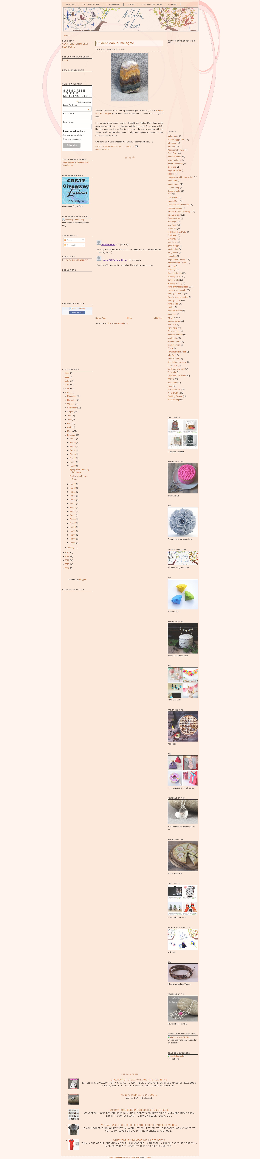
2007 (67, 568)
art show (171, 146)
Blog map (172, 167)
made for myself (175, 311)
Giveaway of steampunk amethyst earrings (139, 1080)
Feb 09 (73, 519)
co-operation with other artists (180, 177)
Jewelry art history (176, 293)
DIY (169, 194)
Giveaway (172, 239)
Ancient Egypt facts (176, 139)
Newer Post (100, 318)
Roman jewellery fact (177, 352)
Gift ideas (172, 235)
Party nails (172, 328)
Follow (65, 60)
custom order (173, 184)
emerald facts (174, 201)
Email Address (76, 105)
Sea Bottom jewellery (177, 362)
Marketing (172, 314)
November (71, 400)
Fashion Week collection (178, 205)
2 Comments (127, 146)
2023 (67, 373)
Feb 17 (73, 492)
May (69, 423)
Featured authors (175, 208)
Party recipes (173, 331)
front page (172, 222)
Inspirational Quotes (176, 259)
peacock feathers (175, 335)
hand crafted (173, 249)
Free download (174, 218)
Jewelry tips (173, 304)
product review (174, 345)
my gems (106, 149)
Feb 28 (73, 438)
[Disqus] (129, 199)
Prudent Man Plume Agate (115, 43)
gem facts (172, 225)
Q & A (170, 348)
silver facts (172, 365)
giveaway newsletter (73, 135)
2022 (67, 377)
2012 (67, 556)
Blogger (82, 579)
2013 (67, 552)
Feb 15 (73, 500)
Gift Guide (172, 228)
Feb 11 (72, 515)
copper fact (172, 180)
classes (171, 174)
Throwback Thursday (177, 376)
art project (172, 143)
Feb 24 (73, 450)
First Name (68, 113)
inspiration (172, 256)
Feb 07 (73, 523)
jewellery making (175, 283)
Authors (172, 4)
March (70, 431)
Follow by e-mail (91, 4)
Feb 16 (73, 496)
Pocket (149, 1157)
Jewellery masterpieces (178, 287)
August (70, 412)
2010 (67, 564)
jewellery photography (177, 290)
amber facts (173, 136)
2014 (67, 392)
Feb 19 (73, 484)
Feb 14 (73, 503)
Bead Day (172, 153)
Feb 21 (73, 462)
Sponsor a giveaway (151, 4)
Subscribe (172, 372)
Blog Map (71, 4)
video (170, 386)
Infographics (173, 252)
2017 (67, 381)
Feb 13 (73, 507)
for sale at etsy (174, 215)
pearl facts (172, 338)
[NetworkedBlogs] (77, 308)
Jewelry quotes (174, 300)
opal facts (172, 324)
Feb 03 (73, 539)
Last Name (68, 122)
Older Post (158, 318)
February (71, 435)
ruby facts (172, 355)
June (69, 419)
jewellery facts (174, 276)
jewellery (171, 270)
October (70, 404)
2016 (67, 385)
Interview (171, 266)
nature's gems (174, 321)
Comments (71, 245)
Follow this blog (77, 312)
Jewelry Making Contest (178, 297)
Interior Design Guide (177, 263)
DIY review (172, 198)
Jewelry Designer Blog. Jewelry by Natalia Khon (124, 1157)
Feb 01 (73, 543)
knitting (171, 307)
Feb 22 (73, 458)
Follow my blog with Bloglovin (75, 260)
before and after (174, 160)
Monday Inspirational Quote (139, 1095)
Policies (131, 4)
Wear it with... (174, 393)
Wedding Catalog (175, 396)
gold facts (172, 242)
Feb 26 (73, 442)
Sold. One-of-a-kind (176, 369)
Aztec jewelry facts (176, 150)
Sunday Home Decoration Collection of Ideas (139, 1110)
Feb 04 (73, 535)
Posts (69, 240)
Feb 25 (73, 446)
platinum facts (174, 341)
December (71, 396)
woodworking (173, 400)
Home (66, 35)
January (70, 548)
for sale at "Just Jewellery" (179, 211)
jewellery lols (173, 280)
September (72, 408)
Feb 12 (73, 511)
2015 (67, 389)
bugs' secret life (174, 170)
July (69, 415)
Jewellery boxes (175, 273)
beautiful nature (174, 157)
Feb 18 (73, 488)
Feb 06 (73, 527)
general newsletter (73, 139)
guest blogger (173, 246)
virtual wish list (174, 389)
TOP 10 (171, 379)
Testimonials (113, 4)
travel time (172, 383)
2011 (67, 560)
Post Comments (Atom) (118, 323)
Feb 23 (73, 454)
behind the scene (175, 163)
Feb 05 (73, 531)
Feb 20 (73, 466)
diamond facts (174, 191)
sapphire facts (174, 358)
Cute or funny (173, 187)
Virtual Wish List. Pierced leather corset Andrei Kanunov (139, 1125)
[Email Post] (136, 146)
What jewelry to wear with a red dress (139, 1140)
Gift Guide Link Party (177, 232)
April (69, 427)
